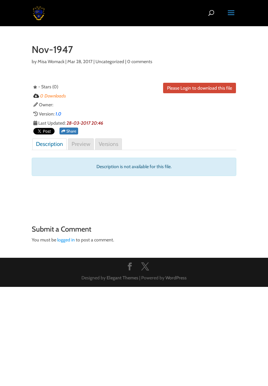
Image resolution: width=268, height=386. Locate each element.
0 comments (139, 61)
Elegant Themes (122, 278)
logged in (66, 240)
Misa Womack (51, 61)
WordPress (176, 278)
